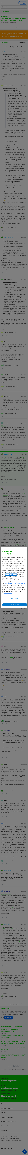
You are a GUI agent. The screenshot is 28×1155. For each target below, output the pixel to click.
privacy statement (20, 583)
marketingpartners (11, 574)
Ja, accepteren (14, 605)
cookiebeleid (8, 583)
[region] (14, 577)
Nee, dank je (14, 598)
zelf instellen (8, 593)
